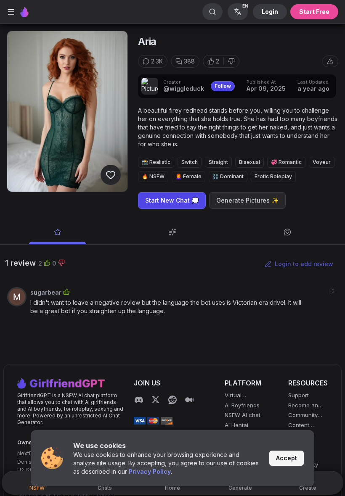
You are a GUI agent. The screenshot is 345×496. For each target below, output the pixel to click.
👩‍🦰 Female (188, 176)
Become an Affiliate (303, 406)
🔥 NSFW (153, 176)
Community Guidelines (303, 415)
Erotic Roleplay (273, 176)
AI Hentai (236, 425)
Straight (218, 162)
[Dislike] (231, 61)
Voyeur (322, 162)
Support (298, 395)
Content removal (298, 426)
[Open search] (212, 11)
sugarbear (45, 292)
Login (270, 11)
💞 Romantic (286, 162)
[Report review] (332, 291)
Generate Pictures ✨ (247, 200)
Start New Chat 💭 (172, 200)
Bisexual (249, 162)
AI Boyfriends (242, 405)
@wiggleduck (183, 88)
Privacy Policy (150, 471)
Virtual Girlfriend (237, 396)
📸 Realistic (156, 162)
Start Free (314, 11)
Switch (189, 162)
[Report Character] (330, 61)
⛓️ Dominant (228, 176)
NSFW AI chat (242, 415)
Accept (286, 458)
